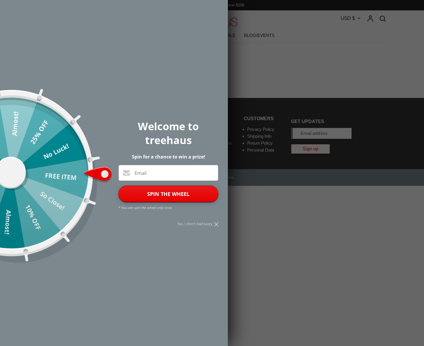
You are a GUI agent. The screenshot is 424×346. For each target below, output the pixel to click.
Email (141, 173)
